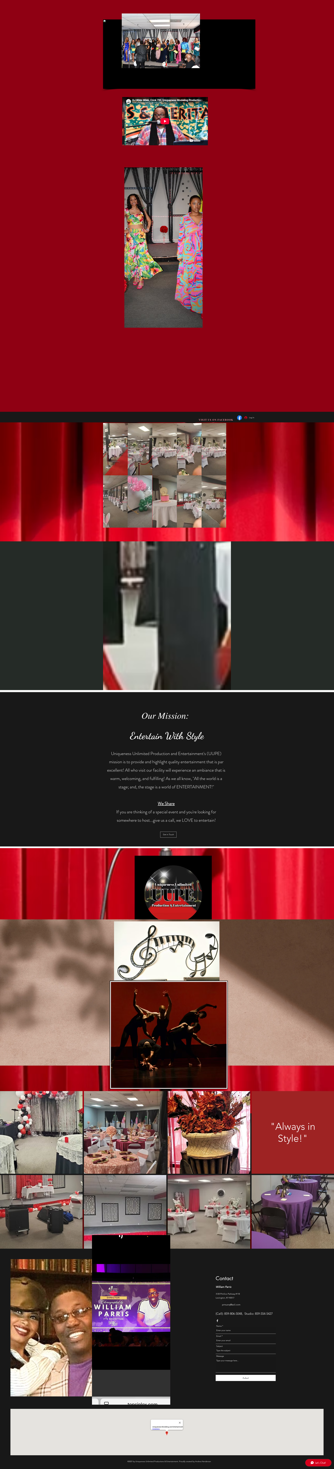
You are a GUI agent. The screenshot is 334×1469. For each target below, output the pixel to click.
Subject (219, 1346)
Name (219, 1326)
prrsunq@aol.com (231, 1304)
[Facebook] (217, 1320)
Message (220, 1356)
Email (218, 1336)
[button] (168, 835)
